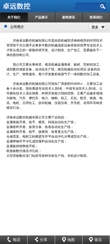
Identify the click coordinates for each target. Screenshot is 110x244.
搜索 (102, 6)
